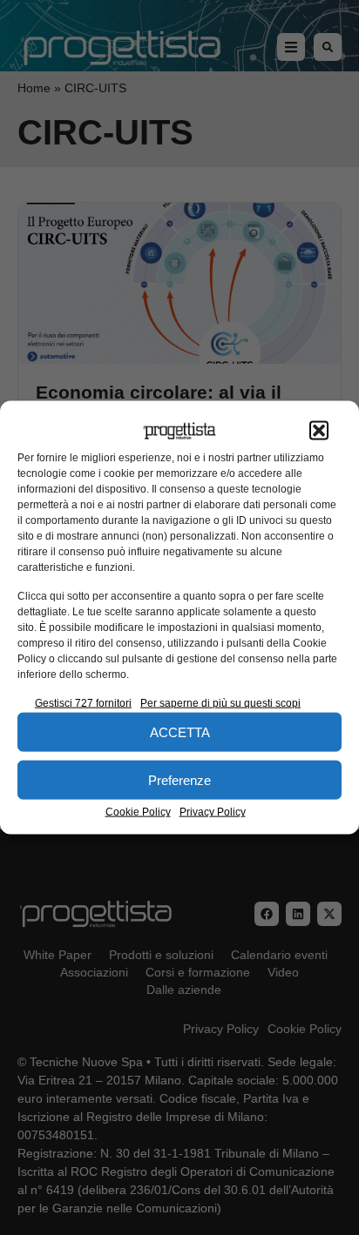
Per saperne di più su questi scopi (220, 703)
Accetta (180, 731)
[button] (319, 431)
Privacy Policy (213, 812)
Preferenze (179, 779)
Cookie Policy (138, 812)
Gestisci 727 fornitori (83, 703)
